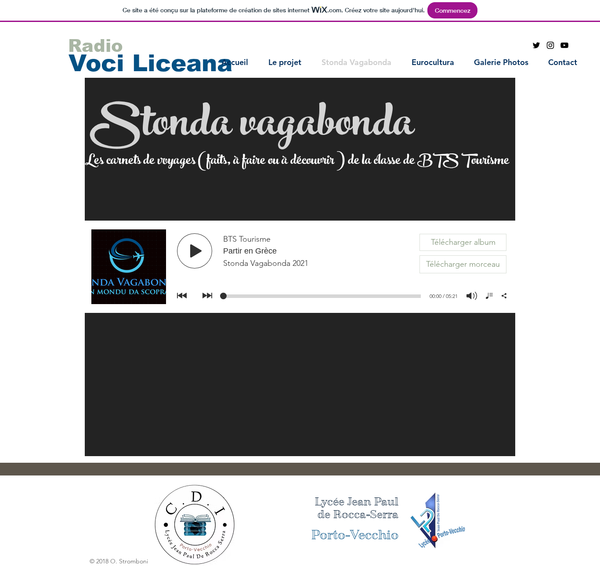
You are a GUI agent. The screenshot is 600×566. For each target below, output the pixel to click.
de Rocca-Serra (358, 514)
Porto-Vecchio (354, 534)
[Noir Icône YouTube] (564, 45)
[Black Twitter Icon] (536, 45)
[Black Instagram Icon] (550, 45)
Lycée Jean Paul (356, 501)
